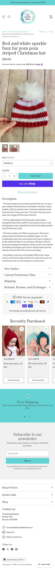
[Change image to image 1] (5, 148)
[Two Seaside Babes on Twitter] (7, 550)
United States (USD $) (15, 560)
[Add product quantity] (14, 176)
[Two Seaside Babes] (27, 17)
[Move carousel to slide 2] (26, 416)
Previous (42, 32)
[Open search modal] (9, 16)
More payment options (27, 192)
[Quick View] (21, 329)
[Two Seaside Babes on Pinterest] (12, 550)
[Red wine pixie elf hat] (13, 341)
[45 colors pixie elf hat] (38, 341)
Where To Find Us (14, 537)
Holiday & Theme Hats (19, 32)
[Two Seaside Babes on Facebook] (3, 550)
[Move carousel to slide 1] (24, 416)
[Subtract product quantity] (4, 176)
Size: (8, 157)
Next (51, 32)
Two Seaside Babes (24, 564)
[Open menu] (3, 16)
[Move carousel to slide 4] (30, 416)
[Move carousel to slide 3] (28, 416)
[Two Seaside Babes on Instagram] (16, 550)
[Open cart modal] (50, 16)
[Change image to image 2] (14, 148)
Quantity (5, 170)
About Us (10, 532)
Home (4, 32)
